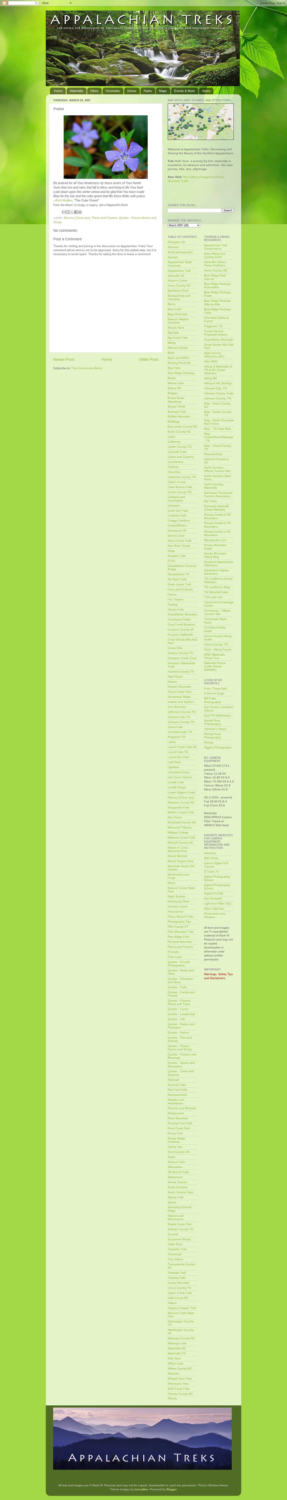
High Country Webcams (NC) (214, 355)
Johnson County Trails (219, 393)
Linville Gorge (177, 787)
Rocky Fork (175, 1133)
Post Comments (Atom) (87, 368)
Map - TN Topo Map (217, 428)
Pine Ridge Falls (178, 936)
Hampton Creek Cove (182, 658)
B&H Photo (211, 858)
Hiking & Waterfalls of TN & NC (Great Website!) (218, 370)
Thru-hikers (175, 1259)
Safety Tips (175, 1146)
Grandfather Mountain (182, 614)
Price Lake (175, 957)
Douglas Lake (177, 555)
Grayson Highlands (180, 634)
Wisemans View (178, 1383)
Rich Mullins (63, 200)
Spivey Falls (176, 1197)
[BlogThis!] (68, 212)
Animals (173, 257)
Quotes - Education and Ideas (180, 980)
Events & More (184, 91)
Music (171, 883)
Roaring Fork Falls (180, 1123)
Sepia (171, 1157)
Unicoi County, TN (216, 644)
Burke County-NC (179, 431)
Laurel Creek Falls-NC (182, 747)
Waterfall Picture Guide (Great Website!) (215, 666)
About (206, 91)
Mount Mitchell (177, 856)
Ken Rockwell (213, 898)
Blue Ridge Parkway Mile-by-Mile (217, 302)
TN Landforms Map (217, 587)
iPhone (172, 1398)
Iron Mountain (177, 707)
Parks (148, 91)
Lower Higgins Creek (181, 792)
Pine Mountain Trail (180, 931)
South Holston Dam (181, 1192)
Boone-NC (175, 388)
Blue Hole (174, 368)
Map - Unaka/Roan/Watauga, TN (218, 437)
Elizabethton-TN (178, 574)
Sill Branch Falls (178, 1172)
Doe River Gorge (179, 545)
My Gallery (190, 177)
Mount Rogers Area (181, 861)
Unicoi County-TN (179, 1287)
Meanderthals (213, 454)
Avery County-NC (179, 285)
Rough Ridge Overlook (176, 1140)
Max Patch (175, 817)
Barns (171, 304)
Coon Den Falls (178, 510)
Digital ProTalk (213, 893)
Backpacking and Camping (179, 297)
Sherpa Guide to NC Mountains (217, 516)
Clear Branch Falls (180, 487)
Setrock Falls (176, 1162)
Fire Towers (175, 599)
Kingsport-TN (176, 737)
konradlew (141, 1489)
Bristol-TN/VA (176, 406)
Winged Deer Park (180, 1378)
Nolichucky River (179, 901)
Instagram (206, 177)
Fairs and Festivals (180, 589)
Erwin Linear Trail (179, 584)
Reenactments (177, 1094)
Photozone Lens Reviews (215, 915)
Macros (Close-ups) (77, 217)
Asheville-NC (176, 275)
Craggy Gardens (179, 520)
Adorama (210, 853)
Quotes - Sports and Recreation (181, 1064)
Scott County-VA (178, 1152)
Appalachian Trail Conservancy (215, 247)
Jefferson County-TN (181, 712)
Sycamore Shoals (179, 1239)
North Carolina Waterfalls (213, 486)
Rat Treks (210, 501)
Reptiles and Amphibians (176, 1101)
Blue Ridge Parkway (181, 373)
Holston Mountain (179, 686)
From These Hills (215, 688)
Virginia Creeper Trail (182, 1308)
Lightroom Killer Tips (217, 903)
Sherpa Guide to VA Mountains (217, 533)
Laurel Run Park (178, 757)
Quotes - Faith (177, 987)
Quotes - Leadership (181, 1014)
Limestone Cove (178, 772)
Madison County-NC (181, 802)
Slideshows (175, 1177)
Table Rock (175, 1244)
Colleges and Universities (176, 498)
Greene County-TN (180, 653)
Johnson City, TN (215, 388)
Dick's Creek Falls (179, 540)
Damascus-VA (177, 530)
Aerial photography (180, 252)
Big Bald (173, 332)
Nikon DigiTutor (214, 908)
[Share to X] (72, 212)
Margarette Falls (179, 807)
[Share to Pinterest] (80, 212)
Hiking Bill (210, 378)
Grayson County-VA (181, 629)
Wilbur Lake (175, 1363)
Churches (174, 472)
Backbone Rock (178, 290)
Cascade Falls (177, 451)
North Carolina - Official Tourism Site (217, 469)
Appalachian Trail (179, 270)
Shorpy (208, 742)
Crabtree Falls (177, 515)
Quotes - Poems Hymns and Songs (180, 1047)
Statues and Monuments (176, 1217)
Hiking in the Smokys (218, 383)
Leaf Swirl (174, 762)
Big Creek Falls (178, 337)
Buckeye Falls (177, 411)
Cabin (171, 436)
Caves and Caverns (181, 456)
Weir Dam (174, 1358)
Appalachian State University (180, 264)
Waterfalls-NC (177, 1348)
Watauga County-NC (181, 1338)
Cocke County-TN (179, 492)
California (174, 441)
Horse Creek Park (179, 691)
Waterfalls (76, 91)
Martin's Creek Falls (181, 812)
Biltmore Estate (178, 347)
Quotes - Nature (178, 1032)
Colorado (174, 505)
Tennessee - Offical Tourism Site (217, 612)
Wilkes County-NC (180, 1368)
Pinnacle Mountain (180, 941)
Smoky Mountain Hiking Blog (215, 555)
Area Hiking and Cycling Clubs (214, 255)
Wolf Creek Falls (179, 1388)
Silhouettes (175, 1167)
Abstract (173, 247)
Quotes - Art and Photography (179, 963)
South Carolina (177, 1187)
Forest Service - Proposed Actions (215, 333)
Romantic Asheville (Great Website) (216, 508)
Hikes (94, 91)
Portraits (173, 951)
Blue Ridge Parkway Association (217, 285)
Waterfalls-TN (177, 1353)
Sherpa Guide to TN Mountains (217, 525)
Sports (172, 1202)
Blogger (171, 1489)
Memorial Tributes (180, 827)
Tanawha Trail (177, 1249)
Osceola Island (177, 906)
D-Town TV (211, 871)
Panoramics (175, 911)
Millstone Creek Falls (181, 837)
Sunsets (173, 1234)
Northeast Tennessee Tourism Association (218, 494)
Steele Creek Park (180, 1224)
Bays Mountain (177, 314)
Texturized (175, 1254)
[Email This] (64, 212)
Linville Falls (176, 782)
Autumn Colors (177, 280)
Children (173, 467)
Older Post (148, 359)
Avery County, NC (216, 270)
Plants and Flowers (104, 217)
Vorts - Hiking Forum (217, 649)
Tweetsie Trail (177, 1272)
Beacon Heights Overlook (178, 321)
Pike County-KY (178, 926)
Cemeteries (175, 462)
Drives (131, 91)
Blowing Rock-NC (179, 363)
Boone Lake (176, 383)
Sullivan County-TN (180, 1229)
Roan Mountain (178, 1118)
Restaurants (176, 1113)
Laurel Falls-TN (178, 752)
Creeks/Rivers (177, 525)
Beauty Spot (176, 327)
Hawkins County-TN (181, 671)
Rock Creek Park (179, 1128)
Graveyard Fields (179, 619)
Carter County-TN (179, 446)
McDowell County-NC (182, 822)
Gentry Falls (176, 609)
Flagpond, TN (213, 326)
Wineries (173, 1373)
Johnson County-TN (181, 722)
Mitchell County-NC (180, 842)
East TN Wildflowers (217, 715)
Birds (171, 352)
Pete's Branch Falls (180, 916)
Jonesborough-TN (180, 732)
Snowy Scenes (177, 1182)
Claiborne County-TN (182, 477)
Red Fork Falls (177, 1089)
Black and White (178, 358)
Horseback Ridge (179, 696)
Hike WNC (211, 361)
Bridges (173, 393)
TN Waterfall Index (216, 592)
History (172, 681)
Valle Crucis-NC (178, 1298)
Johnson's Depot (215, 729)
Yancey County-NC (180, 1393)
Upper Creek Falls (180, 1293)
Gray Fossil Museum (181, 624)
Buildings (174, 421)
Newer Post (63, 359)
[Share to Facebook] (76, 212)
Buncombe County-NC (182, 426)
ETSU (171, 560)
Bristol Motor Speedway (176, 399)
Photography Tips (179, 921)
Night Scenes (176, 896)
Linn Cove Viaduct (180, 777)
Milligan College (178, 832)
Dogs (171, 550)
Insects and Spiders (181, 701)
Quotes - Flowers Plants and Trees (179, 1002)
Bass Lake (175, 309)
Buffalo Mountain (179, 416)
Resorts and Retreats (182, 1108)
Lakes (172, 742)
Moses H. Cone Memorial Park (178, 849)
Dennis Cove (176, 535)
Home (58, 91)
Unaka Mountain (179, 1282)
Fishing (172, 604)
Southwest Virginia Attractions (216, 572)
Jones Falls (175, 727)
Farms (172, 594)
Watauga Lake (177, 1343)
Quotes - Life (176, 1019)
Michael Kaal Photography (212, 735)
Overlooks (113, 91)
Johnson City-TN (179, 717)
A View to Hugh (214, 693)
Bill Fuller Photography (212, 700)
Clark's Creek (177, 482)
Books (172, 378)
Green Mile (175, 648)
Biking (172, 342)
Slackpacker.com (215, 540)
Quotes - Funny (178, 1009)
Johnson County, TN (217, 398)
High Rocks (175, 676)
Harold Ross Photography (212, 722)
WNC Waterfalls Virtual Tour (214, 656)
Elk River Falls (177, 579)
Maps (163, 91)
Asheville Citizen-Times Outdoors (215, 264)
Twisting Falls (177, 1277)
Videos (172, 1303)
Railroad (173, 1079)
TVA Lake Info (213, 597)
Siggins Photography (218, 747)
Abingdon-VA (176, 242)
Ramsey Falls (177, 1084)
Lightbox (173, 767)
